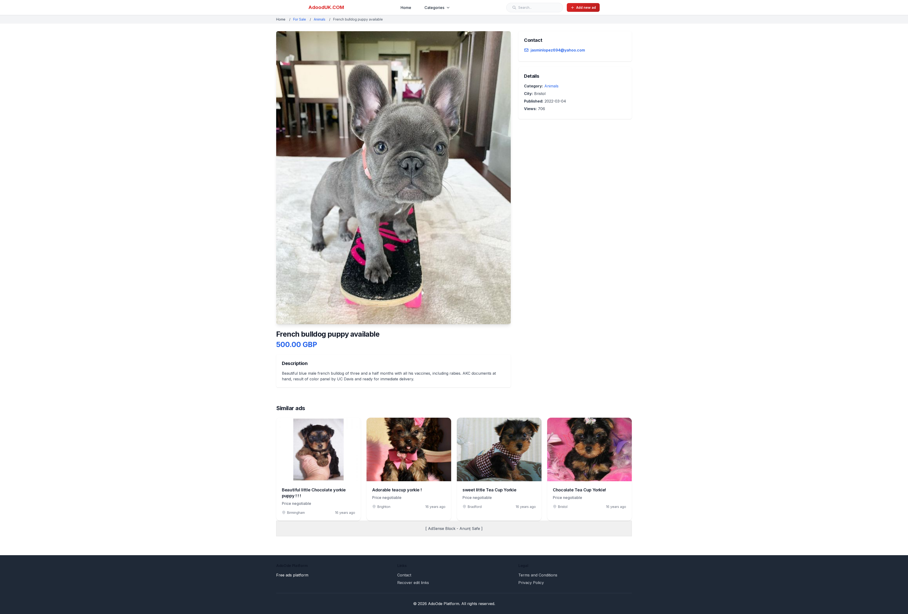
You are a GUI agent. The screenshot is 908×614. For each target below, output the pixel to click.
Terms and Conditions (537, 575)
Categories (434, 7)
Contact (404, 575)
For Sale (299, 19)
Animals (319, 19)
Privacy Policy (531, 582)
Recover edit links (413, 582)
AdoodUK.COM (326, 7)
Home (406, 7)
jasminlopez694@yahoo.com (558, 50)
